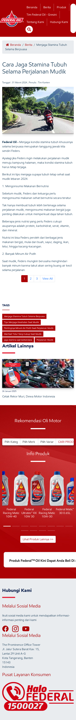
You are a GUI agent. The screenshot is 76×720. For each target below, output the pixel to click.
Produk (61, 7)
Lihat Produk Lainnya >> (38, 539)
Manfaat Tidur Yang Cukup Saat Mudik (23, 334)
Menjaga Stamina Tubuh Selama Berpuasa (24, 316)
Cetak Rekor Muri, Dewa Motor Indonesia (28, 396)
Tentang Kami (35, 22)
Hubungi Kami (59, 22)
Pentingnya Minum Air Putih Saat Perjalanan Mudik (28, 328)
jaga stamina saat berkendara (18, 339)
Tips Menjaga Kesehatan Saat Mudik (21, 322)
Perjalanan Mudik (45, 339)
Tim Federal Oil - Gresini (42, 14)
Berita (47, 7)
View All (47, 278)
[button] (5, 501)
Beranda (32, 7)
